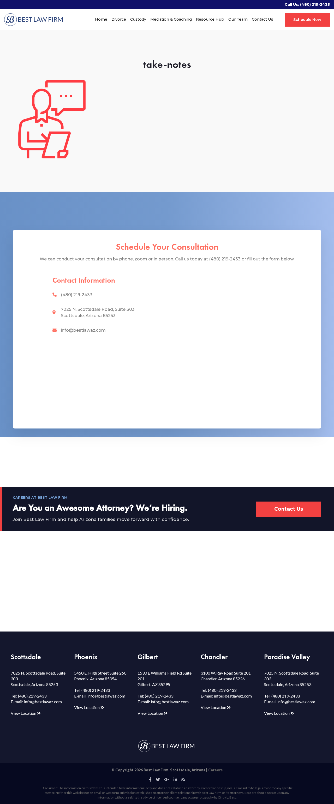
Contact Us (262, 19)
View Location (24, 713)
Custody (138, 19)
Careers (215, 770)
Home (101, 19)
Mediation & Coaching (171, 19)
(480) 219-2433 (315, 4)
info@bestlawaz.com (83, 330)
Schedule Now (307, 19)
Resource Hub (210, 19)
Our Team (238, 19)
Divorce (118, 19)
